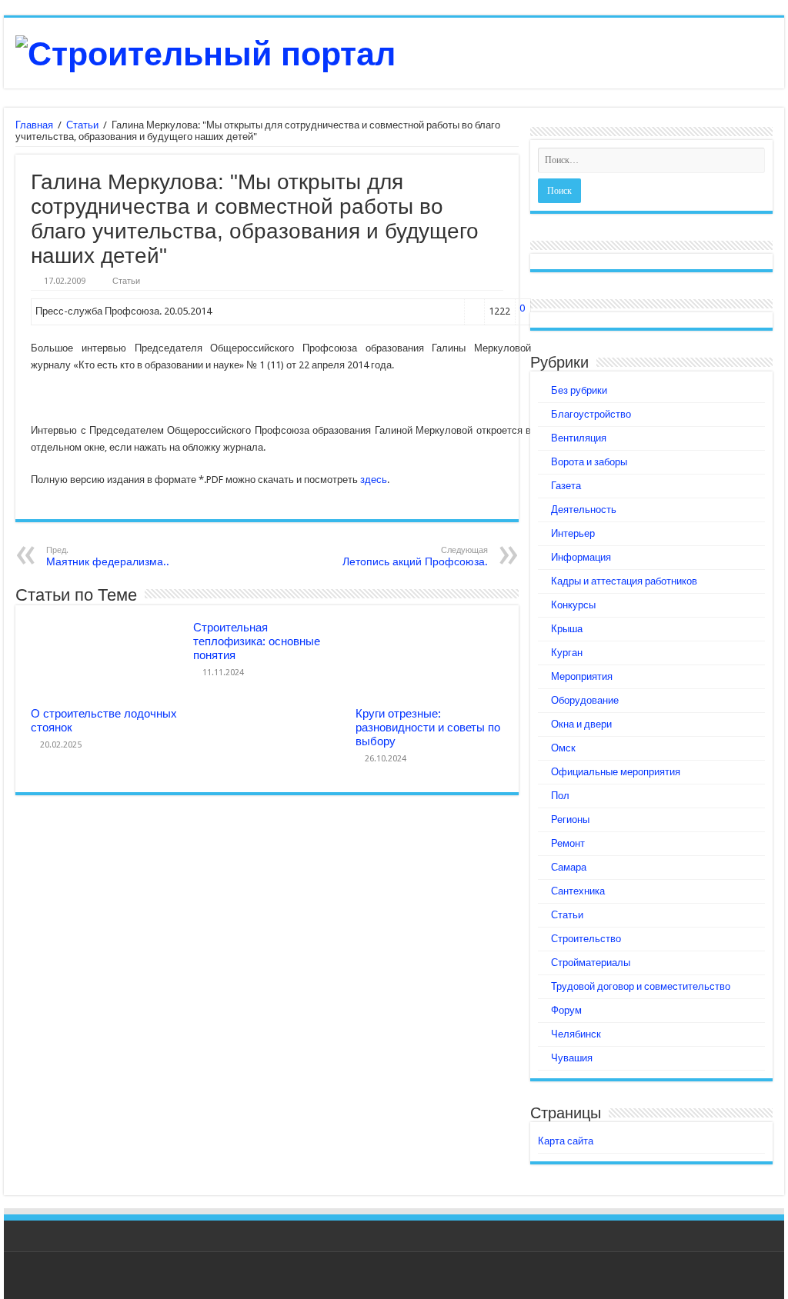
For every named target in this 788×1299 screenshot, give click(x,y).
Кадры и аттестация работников (624, 581)
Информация (581, 557)
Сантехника (578, 891)
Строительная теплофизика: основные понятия (256, 641)
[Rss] (757, 1276)
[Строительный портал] (205, 51)
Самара (568, 867)
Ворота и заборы (589, 462)
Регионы (570, 819)
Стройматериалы (590, 962)
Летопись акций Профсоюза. (415, 556)
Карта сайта (565, 1141)
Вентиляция (578, 438)
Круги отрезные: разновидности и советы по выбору (428, 727)
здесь (373, 479)
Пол (560, 795)
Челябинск (576, 1034)
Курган (567, 652)
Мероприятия (582, 676)
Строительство (586, 938)
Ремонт (568, 843)
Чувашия (572, 1058)
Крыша (567, 629)
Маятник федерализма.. (107, 556)
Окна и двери (581, 724)
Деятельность (583, 509)
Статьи (82, 125)
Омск (563, 748)
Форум (566, 1010)
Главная (34, 125)
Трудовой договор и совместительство (640, 986)
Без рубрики (579, 390)
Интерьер (573, 533)
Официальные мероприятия (615, 772)
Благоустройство (591, 414)
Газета (566, 485)
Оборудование (585, 700)
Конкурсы (573, 605)
